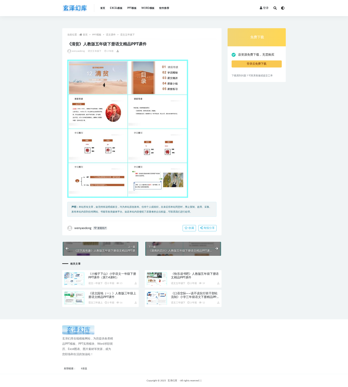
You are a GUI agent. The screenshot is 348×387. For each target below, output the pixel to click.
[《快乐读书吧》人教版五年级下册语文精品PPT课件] (157, 283)
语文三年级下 (178, 302)
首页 (102, 8)
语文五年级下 (127, 34)
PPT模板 (132, 8)
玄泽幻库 (172, 380)
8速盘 (84, 368)
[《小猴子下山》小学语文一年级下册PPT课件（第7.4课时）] (74, 283)
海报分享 (209, 228)
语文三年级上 (95, 302)
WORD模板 (147, 8)
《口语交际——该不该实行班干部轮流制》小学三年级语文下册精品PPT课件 (194, 297)
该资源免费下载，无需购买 (256, 54)
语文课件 (111, 34)
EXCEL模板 (116, 8)
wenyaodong (78, 51)
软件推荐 (164, 8)
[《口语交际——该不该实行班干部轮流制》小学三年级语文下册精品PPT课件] (157, 303)
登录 (266, 8)
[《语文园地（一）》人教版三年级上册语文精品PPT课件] (74, 303)
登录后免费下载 (256, 63)
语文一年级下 (95, 283)
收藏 (191, 228)
